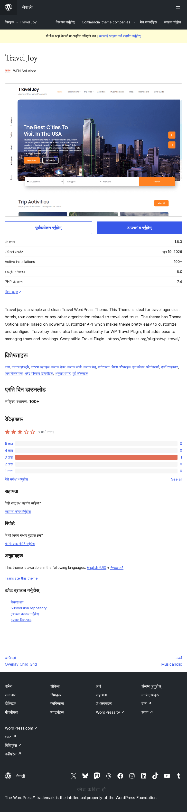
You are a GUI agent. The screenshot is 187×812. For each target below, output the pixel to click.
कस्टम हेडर (58, 367)
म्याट (10, 736)
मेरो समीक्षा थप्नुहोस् (16, 479)
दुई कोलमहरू (80, 373)
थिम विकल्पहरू (14, 373)
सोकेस (55, 686)
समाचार (10, 694)
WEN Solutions (25, 71)
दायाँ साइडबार (169, 367)
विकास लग (17, 602)
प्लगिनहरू (57, 703)
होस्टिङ (10, 703)
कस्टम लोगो (74, 367)
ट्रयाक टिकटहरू (21, 620)
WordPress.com (21, 728)
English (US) (96, 567)
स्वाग (147, 712)
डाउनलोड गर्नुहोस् (139, 227)
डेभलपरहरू (104, 703)
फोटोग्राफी (152, 367)
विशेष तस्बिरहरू (121, 367)
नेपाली (20, 776)
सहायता (101, 694)
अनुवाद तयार (63, 373)
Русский (116, 567)
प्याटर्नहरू (57, 712)
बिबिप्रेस (13, 745)
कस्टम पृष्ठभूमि (20, 367)
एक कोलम (138, 367)
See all (176, 479)
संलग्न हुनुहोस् (151, 686)
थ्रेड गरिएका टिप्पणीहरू (39, 373)
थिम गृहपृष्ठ (11, 292)
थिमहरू (9, 22)
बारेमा (8, 686)
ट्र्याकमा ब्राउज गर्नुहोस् (25, 614)
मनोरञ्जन (104, 367)
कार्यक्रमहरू (150, 694)
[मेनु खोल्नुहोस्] (179, 7)
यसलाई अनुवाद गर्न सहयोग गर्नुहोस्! (120, 36)
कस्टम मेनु (90, 367)
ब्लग (7, 367)
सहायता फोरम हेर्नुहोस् (18, 511)
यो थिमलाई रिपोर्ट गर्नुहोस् (20, 543)
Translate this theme (21, 578)
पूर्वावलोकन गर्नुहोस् (48, 227)
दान (146, 703)
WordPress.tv (110, 712)
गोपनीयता (11, 712)
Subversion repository (29, 608)
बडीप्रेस (13, 754)
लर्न (98, 686)
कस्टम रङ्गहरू (40, 367)
